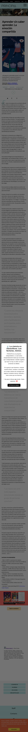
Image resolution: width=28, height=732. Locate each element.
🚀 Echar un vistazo (14, 385)
